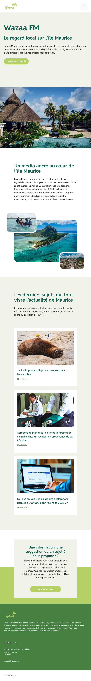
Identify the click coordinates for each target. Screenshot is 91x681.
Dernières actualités (16, 61)
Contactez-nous (45, 589)
